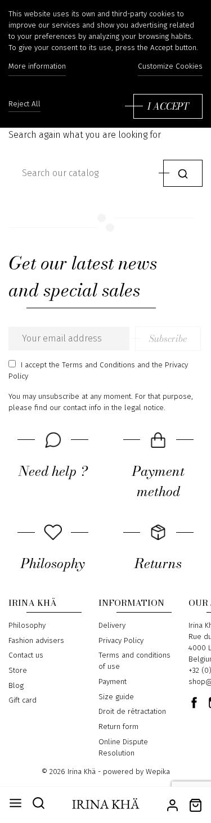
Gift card (22, 700)
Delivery (111, 625)
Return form (118, 726)
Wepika (158, 771)
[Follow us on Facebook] (194, 702)
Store (17, 670)
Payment (112, 681)
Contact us (25, 655)
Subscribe (168, 338)
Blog (16, 685)
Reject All (24, 104)
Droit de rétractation (132, 711)
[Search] (183, 173)
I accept (167, 106)
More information (37, 66)
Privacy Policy (120, 640)
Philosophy (27, 625)
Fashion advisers (36, 640)
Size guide (116, 696)
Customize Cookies (170, 66)
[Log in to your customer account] (172, 804)
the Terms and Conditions (92, 365)
